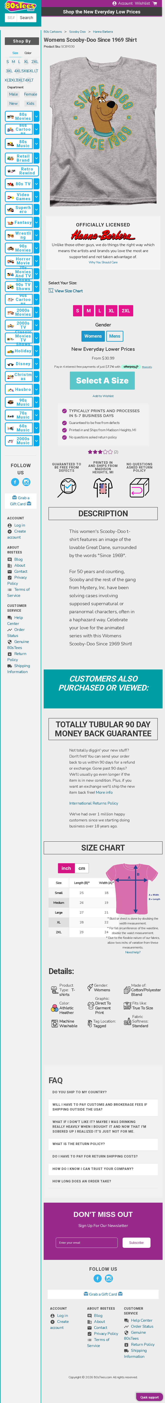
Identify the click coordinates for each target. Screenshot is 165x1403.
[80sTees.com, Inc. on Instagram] (26, 482)
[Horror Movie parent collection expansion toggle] (36, 260)
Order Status (142, 1326)
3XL (9, 71)
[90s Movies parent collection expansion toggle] (36, 248)
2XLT (13, 80)
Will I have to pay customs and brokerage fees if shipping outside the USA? (100, 1107)
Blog (18, 559)
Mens (114, 336)
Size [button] (15, 53)
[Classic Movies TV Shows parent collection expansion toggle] (36, 337)
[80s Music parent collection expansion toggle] (36, 143)
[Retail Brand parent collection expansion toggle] (36, 158)
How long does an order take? (82, 1181)
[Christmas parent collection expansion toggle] (36, 376)
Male (13, 94)
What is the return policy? (79, 1144)
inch (66, 868)
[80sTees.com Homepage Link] (20, 11)
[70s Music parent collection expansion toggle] (36, 415)
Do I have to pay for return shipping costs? (95, 1156)
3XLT (21, 80)
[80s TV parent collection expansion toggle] (36, 183)
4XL (18, 71)
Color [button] (28, 53)
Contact (20, 571)
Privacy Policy (106, 1333)
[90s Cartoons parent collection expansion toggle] (36, 299)
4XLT (29, 80)
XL (26, 61)
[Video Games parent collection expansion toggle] (36, 196)
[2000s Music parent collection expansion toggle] (36, 440)
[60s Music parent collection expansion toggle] (36, 427)
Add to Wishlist (103, 396)
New (13, 103)
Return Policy (143, 1344)
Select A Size (102, 380)
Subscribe (136, 1242)
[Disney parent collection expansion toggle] (36, 363)
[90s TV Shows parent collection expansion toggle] (36, 286)
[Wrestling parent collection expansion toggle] (36, 235)
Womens (93, 336)
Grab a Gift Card (103, 1294)
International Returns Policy (93, 803)
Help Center (142, 1320)
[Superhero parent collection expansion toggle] (36, 209)
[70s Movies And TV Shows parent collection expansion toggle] (36, 273)
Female (30, 94)
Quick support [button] (149, 1397)
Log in (19, 525)
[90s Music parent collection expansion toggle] (36, 402)
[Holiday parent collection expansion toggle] (36, 350)
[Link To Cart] (154, 3)
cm (81, 868)
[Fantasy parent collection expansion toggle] (36, 222)
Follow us (21, 469)
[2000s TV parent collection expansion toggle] (36, 325)
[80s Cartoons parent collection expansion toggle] (36, 129)
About (19, 565)
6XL (30, 71)
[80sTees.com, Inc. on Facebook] (15, 482)
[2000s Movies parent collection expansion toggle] (36, 312)
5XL (24, 71)
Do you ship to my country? (80, 1092)
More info (104, 792)
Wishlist (142, 3)
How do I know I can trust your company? (93, 1169)
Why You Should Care (103, 262)
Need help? (133, 952)
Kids (30, 103)
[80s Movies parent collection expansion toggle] (36, 116)
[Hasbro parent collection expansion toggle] (36, 389)
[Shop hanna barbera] (103, 239)
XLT (7, 80)
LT (36, 71)
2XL (35, 61)
